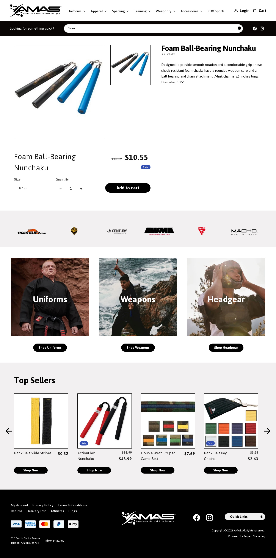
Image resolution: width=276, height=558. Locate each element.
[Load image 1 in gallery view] (130, 65)
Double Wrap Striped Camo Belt (158, 455)
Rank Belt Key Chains (215, 455)
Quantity (62, 179)
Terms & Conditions (72, 505)
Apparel (97, 11)
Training (140, 11)
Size (17, 179)
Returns (16, 511)
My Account (19, 505)
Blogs (72, 511)
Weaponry (163, 11)
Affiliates (57, 511)
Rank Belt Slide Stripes (32, 453)
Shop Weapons (138, 347)
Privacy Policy (42, 505)
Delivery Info (36, 511)
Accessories (189, 11)
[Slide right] (267, 431)
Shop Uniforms (50, 347)
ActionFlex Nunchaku (86, 455)
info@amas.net (54, 540)
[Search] (239, 28)
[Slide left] (8, 431)
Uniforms (74, 11)
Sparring (118, 11)
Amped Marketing (254, 536)
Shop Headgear (226, 347)
